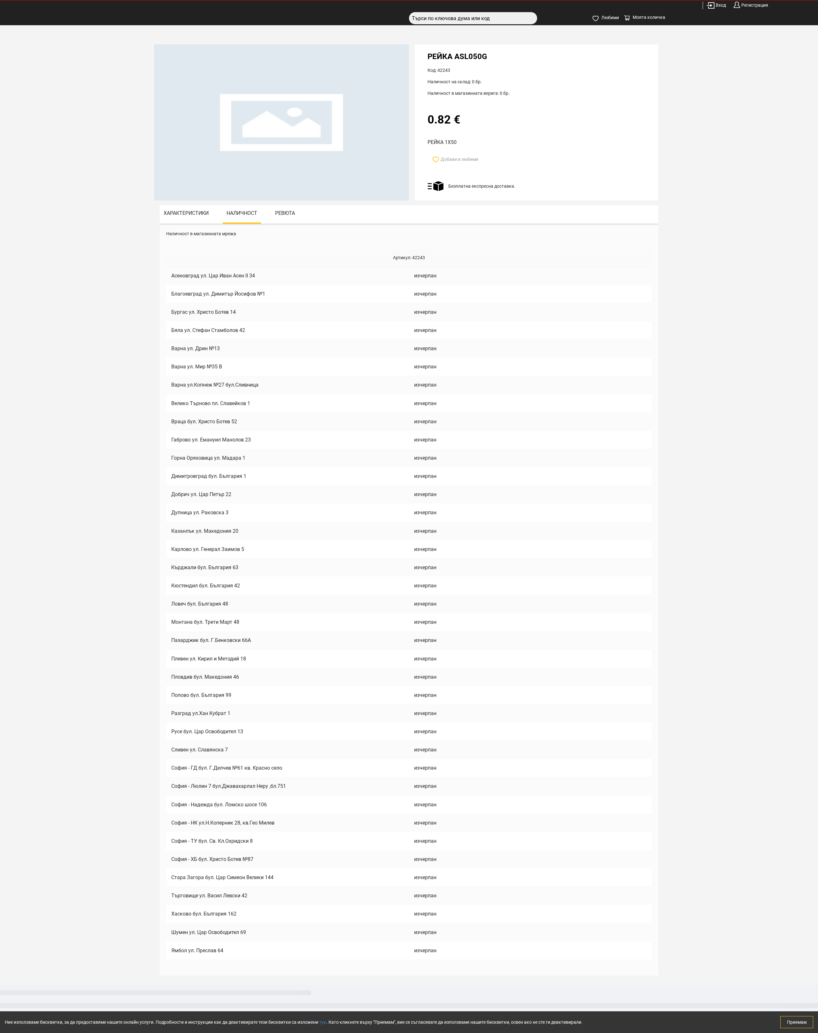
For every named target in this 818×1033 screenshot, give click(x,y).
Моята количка (649, 17)
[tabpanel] (409, 600)
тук (322, 1022)
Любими (610, 17)
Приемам (796, 1022)
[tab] (186, 214)
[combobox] (473, 18)
